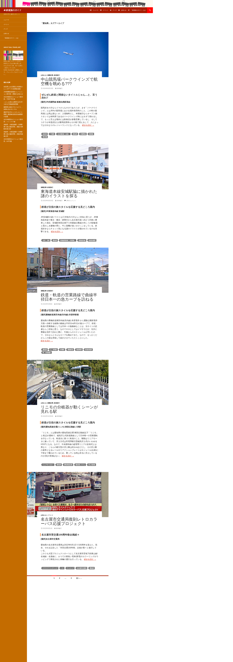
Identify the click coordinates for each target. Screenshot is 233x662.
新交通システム (80, 464)
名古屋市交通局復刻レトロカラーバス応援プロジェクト (69, 521)
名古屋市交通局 (81, 568)
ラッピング (70, 568)
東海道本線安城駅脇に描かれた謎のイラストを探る (69, 193)
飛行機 (45, 137)
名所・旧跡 (46, 240)
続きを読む (88, 125)
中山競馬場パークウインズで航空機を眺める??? (69, 81)
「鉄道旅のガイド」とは (138, 10)
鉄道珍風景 (92, 240)
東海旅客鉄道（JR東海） (67, 240)
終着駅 (62, 349)
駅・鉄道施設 (47, 352)
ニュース (95, 10)
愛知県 (75, 134)
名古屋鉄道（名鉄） (64, 134)
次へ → (79, 578)
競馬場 (91, 134)
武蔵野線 (83, 134)
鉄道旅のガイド (13, 10)
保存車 (45, 134)
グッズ (115, 10)
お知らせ (123, 10)
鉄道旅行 (57, 75)
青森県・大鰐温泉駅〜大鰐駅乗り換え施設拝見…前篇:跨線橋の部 (13, 134)
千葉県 (52, 134)
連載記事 (50, 75)
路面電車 (79, 349)
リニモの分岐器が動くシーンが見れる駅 (69, 409)
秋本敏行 (59, 88)
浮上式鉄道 (91, 464)
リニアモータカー (48, 464)
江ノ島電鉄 (53, 349)
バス (62, 568)
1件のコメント (71, 200)
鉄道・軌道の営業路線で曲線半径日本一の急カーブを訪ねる (69, 297)
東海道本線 (82, 240)
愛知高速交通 (68, 464)
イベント (105, 10)
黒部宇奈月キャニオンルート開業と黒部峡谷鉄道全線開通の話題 (13, 114)
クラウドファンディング (50, 568)
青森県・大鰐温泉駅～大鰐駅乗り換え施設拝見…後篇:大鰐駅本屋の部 (13, 127)
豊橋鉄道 (70, 349)
